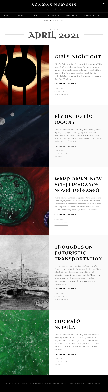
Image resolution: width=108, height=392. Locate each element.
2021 (54, 20)
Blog (21, 15)
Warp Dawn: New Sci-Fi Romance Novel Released (78, 184)
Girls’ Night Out (78, 57)
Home (46, 20)
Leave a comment (61, 94)
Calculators (92, 15)
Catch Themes (94, 383)
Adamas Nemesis (54, 5)
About (8, 15)
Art (36, 15)
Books (52, 15)
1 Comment (59, 156)
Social (70, 15)
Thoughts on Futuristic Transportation (78, 253)
